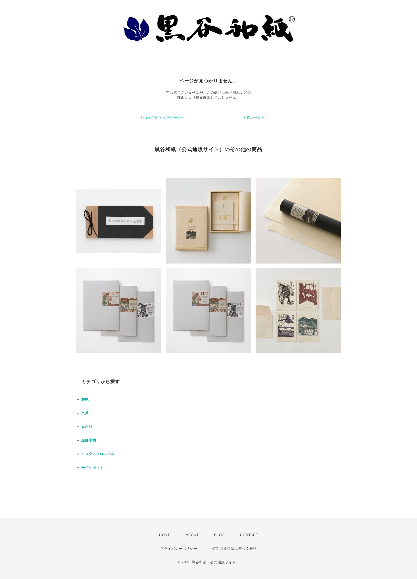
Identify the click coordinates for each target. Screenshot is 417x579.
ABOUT (192, 535)
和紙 (85, 399)
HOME (164, 535)
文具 (85, 413)
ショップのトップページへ (162, 118)
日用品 (86, 426)
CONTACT (249, 535)
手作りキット (92, 467)
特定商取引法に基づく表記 (234, 549)
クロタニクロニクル (98, 454)
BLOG (219, 535)
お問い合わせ (254, 118)
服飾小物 (88, 440)
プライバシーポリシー (178, 549)
